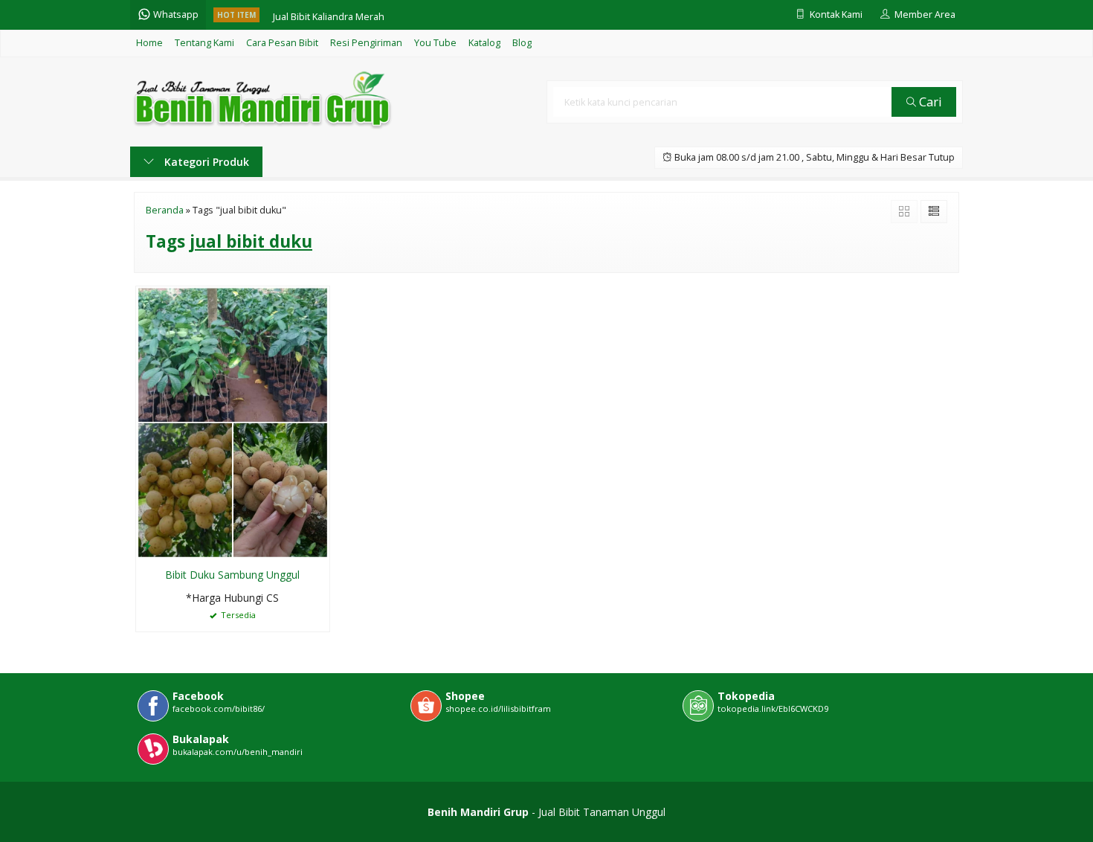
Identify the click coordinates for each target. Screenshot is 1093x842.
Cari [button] (929, 101)
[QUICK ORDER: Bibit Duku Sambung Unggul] (147, 545)
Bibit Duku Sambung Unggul (232, 575)
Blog (522, 42)
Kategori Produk (205, 162)
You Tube (435, 42)
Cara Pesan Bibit (282, 42)
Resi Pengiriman (366, 42)
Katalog (484, 42)
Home (149, 42)
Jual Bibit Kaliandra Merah (328, 14)
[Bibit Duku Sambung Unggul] (232, 421)
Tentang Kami (204, 42)
